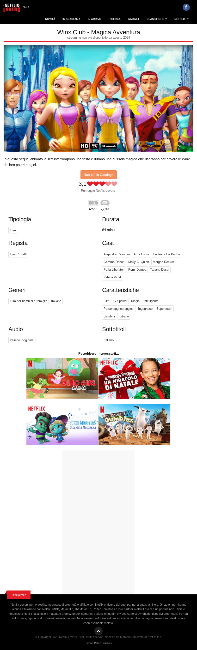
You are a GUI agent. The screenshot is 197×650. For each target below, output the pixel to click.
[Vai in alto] (98, 631)
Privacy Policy (93, 643)
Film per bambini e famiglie (28, 301)
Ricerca (115, 19)
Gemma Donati (114, 262)
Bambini (109, 316)
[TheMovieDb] (105, 202)
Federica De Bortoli (166, 254)
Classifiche (156, 19)
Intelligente (151, 301)
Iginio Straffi (18, 254)
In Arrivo (94, 19)
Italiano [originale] (22, 340)
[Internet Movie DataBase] (93, 202)
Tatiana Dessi (159, 269)
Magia (135, 301)
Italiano (56, 301)
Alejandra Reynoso (117, 254)
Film (13, 230)
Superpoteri (164, 308)
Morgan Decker (163, 262)
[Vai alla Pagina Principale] (12, 8)
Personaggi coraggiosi (119, 308)
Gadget (133, 19)
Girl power (120, 301)
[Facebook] (186, 7)
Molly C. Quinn (138, 262)
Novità (50, 19)
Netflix (180, 19)
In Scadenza (71, 19)
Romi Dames (137, 269)
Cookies (107, 643)
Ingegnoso (145, 308)
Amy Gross (141, 254)
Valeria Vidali (113, 277)
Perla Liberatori (114, 269)
